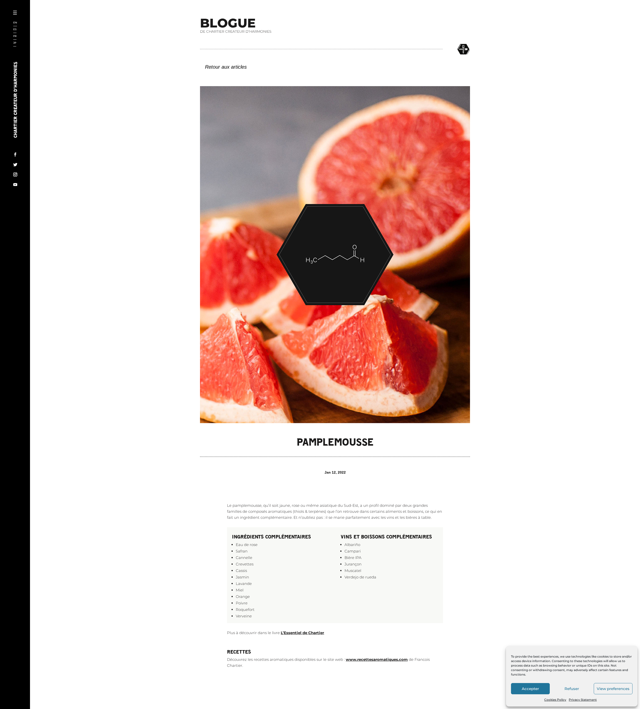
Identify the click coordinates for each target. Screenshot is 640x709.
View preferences (613, 688)
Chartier (31, 30)
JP (14, 43)
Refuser (571, 688)
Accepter (530, 688)
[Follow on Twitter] (15, 165)
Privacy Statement (583, 700)
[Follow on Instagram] (15, 174)
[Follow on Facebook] (15, 155)
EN (15, 22)
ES (14, 29)
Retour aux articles (226, 67)
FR (14, 36)
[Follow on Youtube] (15, 184)
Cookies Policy (555, 700)
